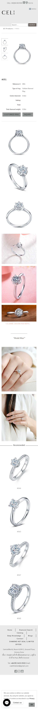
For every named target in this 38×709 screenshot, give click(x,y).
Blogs (30, 636)
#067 (19, 575)
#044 (19, 488)
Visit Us (30, 3)
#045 (19, 618)
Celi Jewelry (8, 12)
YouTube (22, 671)
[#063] (19, 511)
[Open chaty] (6, 701)
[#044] (19, 468)
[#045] (19, 598)
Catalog (20, 633)
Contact (20, 638)
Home (9, 630)
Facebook (15, 671)
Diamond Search (26, 630)
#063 (19, 532)
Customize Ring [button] (11, 114)
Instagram (19, 671)
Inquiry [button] (27, 114)
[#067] (19, 554)
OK (32, 705)
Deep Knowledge (14, 636)
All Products (8, 28)
